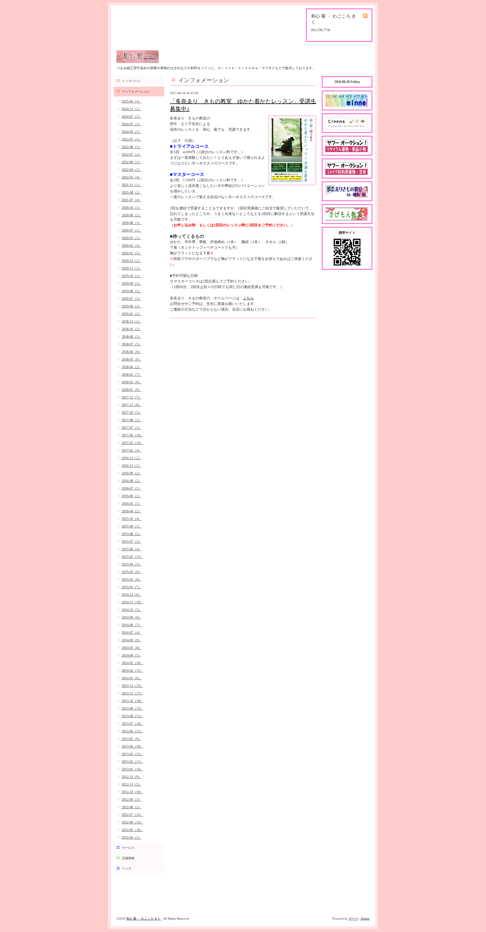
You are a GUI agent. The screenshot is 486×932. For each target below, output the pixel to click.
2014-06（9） (131, 640)
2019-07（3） (131, 299)
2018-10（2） (131, 329)
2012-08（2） (131, 807)
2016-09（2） (131, 473)
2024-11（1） (131, 109)
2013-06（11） (132, 731)
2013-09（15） (132, 709)
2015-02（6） (131, 580)
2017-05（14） (132, 443)
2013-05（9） (131, 739)
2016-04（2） (131, 511)
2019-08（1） (131, 291)
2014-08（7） (131, 625)
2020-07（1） (131, 230)
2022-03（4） (131, 177)
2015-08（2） (131, 534)
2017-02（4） (131, 451)
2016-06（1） (131, 496)
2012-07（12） (132, 815)
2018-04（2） (131, 367)
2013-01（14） (132, 769)
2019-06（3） (131, 306)
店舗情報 (128, 858)
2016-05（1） (131, 504)
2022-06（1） (131, 162)
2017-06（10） (132, 435)
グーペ (353, 918)
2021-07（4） (131, 200)
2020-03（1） (131, 238)
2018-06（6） (131, 352)
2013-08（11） (132, 716)
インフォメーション (136, 91)
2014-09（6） (131, 617)
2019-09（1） (131, 284)
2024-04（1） (131, 132)
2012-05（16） (132, 830)
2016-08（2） (131, 481)
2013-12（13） (132, 686)
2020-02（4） (131, 246)
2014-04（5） (131, 655)
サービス (128, 847)
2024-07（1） (131, 117)
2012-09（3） (131, 800)
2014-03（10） (132, 663)
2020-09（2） (131, 215)
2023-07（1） (131, 139)
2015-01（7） (131, 587)
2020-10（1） (131, 208)
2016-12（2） (131, 458)
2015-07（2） (131, 542)
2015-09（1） (131, 526)
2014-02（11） (132, 671)
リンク (126, 868)
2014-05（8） (131, 648)
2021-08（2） (131, 192)
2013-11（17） (132, 693)
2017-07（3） (131, 428)
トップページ (131, 81)
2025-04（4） (131, 101)
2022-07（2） (131, 155)
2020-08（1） (131, 223)
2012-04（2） (131, 838)
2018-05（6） (131, 359)
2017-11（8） (131, 405)
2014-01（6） (131, 678)
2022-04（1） (131, 170)
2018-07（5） (131, 344)
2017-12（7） (131, 397)
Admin (365, 918)
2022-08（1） (131, 147)
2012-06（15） (132, 822)
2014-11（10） (132, 602)
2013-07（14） (132, 724)
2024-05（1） (131, 124)
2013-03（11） (132, 754)
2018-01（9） (131, 390)
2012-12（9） (131, 777)
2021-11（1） (131, 185)
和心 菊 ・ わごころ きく (143, 918)
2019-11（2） (131, 268)
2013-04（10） (132, 746)
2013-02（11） (132, 762)
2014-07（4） (131, 633)
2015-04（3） (131, 564)
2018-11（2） (131, 322)
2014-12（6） (131, 595)
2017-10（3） (131, 413)
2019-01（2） (131, 314)
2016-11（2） (131, 466)
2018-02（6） (131, 382)
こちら (248, 298)
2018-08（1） (131, 337)
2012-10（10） (132, 792)
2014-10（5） (131, 610)
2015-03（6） (131, 572)
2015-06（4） (131, 549)
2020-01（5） (131, 253)
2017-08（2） (131, 420)
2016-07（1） (131, 488)
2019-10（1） (131, 276)
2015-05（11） (132, 557)
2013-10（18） (132, 701)
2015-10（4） (131, 519)
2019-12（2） (131, 261)
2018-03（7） (131, 375)
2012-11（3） (131, 784)
